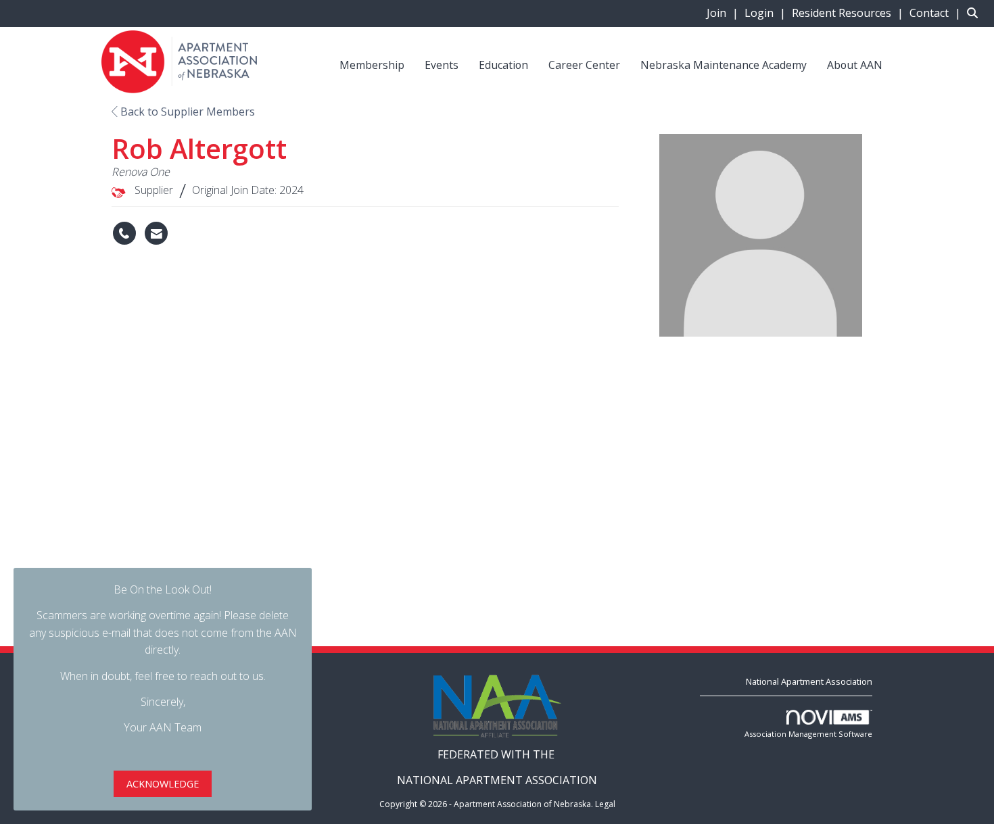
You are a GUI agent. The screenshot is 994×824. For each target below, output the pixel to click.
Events (441, 64)
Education (503, 64)
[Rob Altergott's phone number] (124, 233)
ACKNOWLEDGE (162, 783)
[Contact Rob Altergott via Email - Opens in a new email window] (156, 233)
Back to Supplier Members (186, 111)
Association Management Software (808, 734)
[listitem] (724, 12)
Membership (371, 64)
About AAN (854, 64)
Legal (605, 804)
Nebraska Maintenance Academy (723, 64)
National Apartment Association (809, 681)
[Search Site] (975, 12)
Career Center (584, 64)
